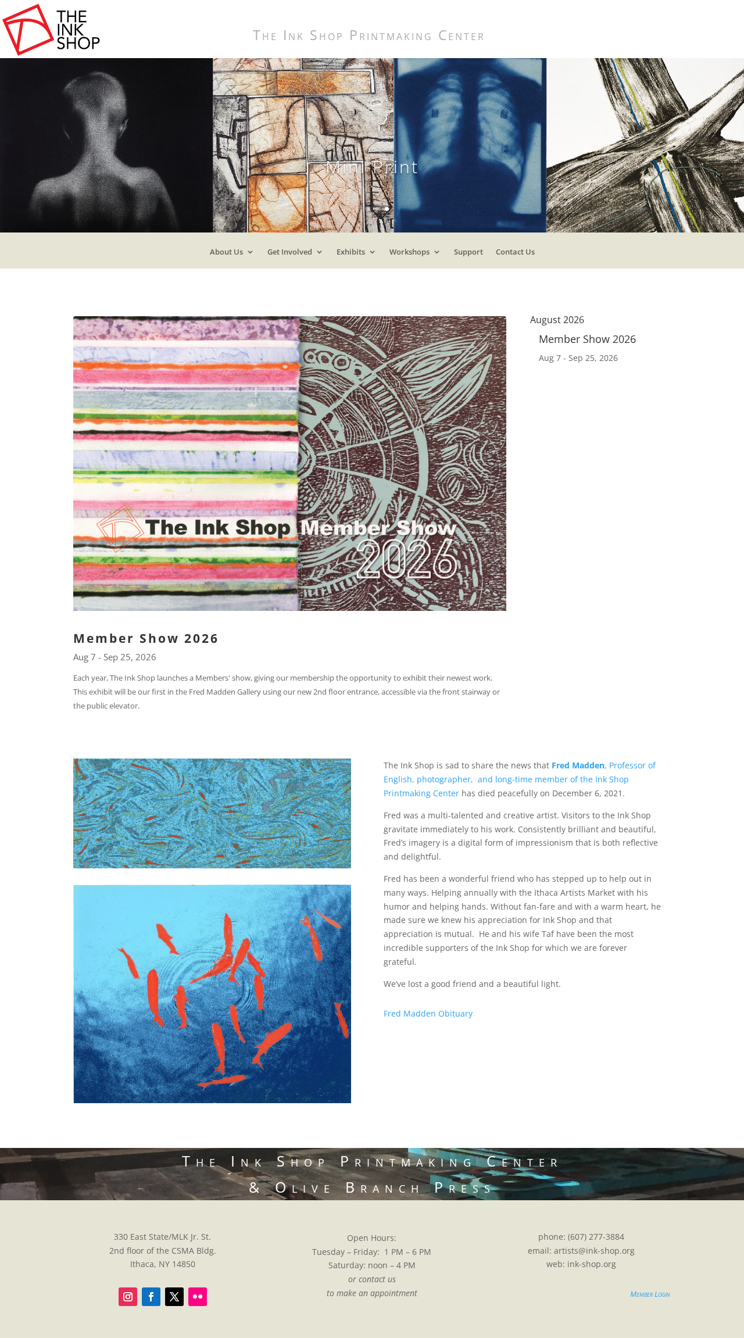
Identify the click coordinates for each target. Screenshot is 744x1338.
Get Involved (289, 254)
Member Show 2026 (146, 638)
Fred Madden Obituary (428, 1013)
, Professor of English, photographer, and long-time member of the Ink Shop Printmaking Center (520, 779)
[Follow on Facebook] (151, 1296)
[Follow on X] (174, 1296)
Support (468, 254)
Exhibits (351, 254)
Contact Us (515, 254)
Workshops (409, 254)
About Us (226, 254)
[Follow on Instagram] (128, 1296)
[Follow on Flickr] (197, 1296)
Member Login (650, 1294)
